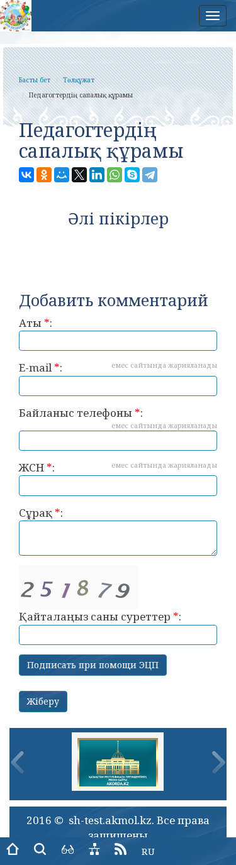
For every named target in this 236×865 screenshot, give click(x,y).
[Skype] (132, 174)
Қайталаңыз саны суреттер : (100, 616)
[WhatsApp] (114, 174)
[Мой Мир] (61, 174)
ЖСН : (118, 467)
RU (148, 851)
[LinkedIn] (96, 174)
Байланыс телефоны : (118, 417)
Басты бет (34, 79)
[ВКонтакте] (26, 174)
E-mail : (118, 367)
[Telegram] (149, 174)
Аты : (35, 323)
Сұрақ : (41, 512)
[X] (79, 174)
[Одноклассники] (44, 174)
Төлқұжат (78, 79)
